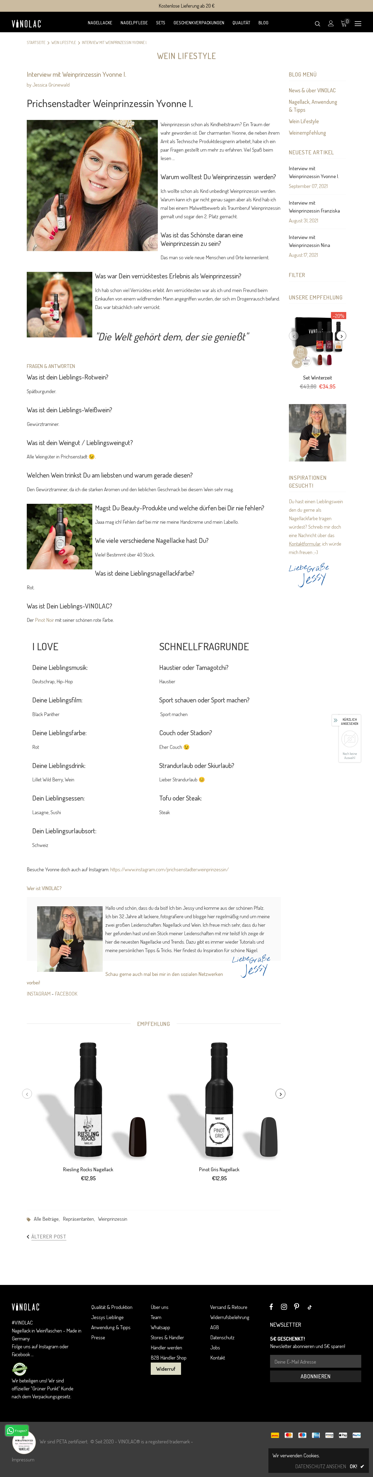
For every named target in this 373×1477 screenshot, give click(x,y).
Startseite (36, 42)
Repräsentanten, (80, 1218)
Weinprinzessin (112, 1218)
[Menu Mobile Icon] (358, 23)
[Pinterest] (297, 1307)
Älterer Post (48, 1236)
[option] (317, 352)
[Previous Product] (294, 336)
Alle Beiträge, (48, 1218)
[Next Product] (341, 336)
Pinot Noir (44, 619)
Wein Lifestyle (63, 42)
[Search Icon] (317, 23)
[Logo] (31, 23)
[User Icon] (331, 23)
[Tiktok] (310, 1307)
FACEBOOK (66, 993)
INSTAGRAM (39, 993)
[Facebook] (271, 1307)
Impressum (23, 1459)
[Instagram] (284, 1307)
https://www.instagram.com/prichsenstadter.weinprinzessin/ (169, 869)
